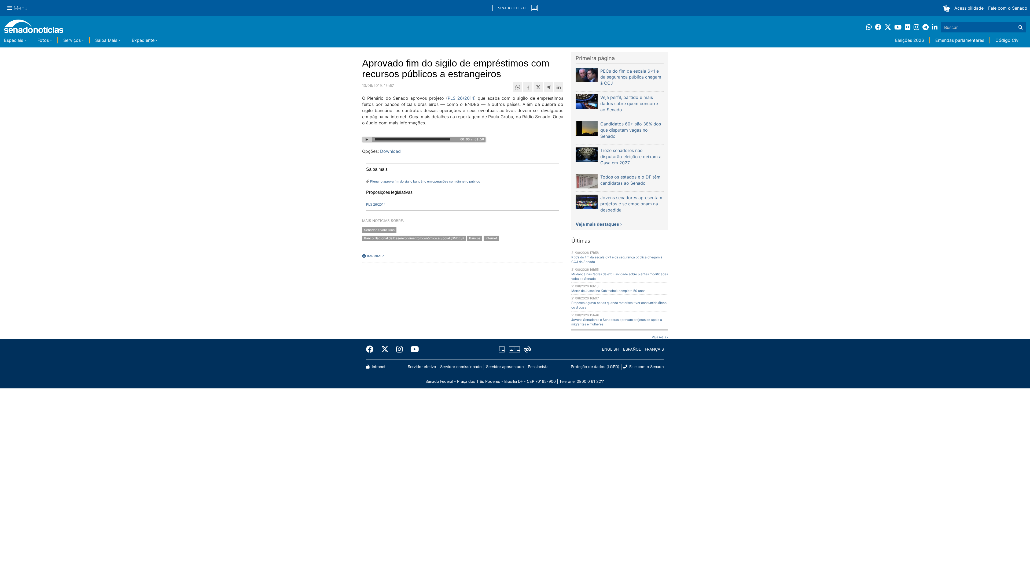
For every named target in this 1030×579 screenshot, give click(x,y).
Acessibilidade (969, 8)
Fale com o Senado (1007, 8)
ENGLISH (610, 349)
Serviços (72, 40)
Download (390, 151)
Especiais (13, 40)
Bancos (474, 238)
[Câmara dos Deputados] (502, 349)
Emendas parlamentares (959, 40)
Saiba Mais (106, 40)
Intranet (378, 366)
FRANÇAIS (654, 349)
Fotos (43, 40)
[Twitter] (384, 349)
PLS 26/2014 (461, 98)
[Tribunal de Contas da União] (527, 349)
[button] (947, 8)
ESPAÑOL (632, 349)
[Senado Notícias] (33, 28)
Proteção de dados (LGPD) (595, 366)
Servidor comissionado (461, 366)
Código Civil (1008, 40)
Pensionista (538, 366)
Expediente (143, 40)
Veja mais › (660, 337)
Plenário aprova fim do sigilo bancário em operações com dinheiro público (425, 181)
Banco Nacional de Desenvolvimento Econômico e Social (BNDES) (414, 238)
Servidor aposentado (505, 366)
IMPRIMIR (375, 256)
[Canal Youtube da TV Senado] (413, 349)
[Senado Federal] (515, 8)
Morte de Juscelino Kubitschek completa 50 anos (608, 291)
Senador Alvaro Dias (379, 230)
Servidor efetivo (422, 366)
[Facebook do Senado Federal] (371, 349)
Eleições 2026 (909, 40)
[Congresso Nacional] (514, 349)
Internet (491, 238)
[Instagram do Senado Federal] (399, 349)
